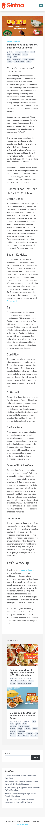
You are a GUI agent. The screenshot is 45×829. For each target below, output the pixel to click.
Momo (27, 728)
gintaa (18, 724)
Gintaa (11, 52)
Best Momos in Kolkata (18, 681)
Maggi (20, 728)
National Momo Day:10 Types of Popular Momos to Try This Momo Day (22, 672)
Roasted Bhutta (23, 736)
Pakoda (20, 733)
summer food (26, 570)
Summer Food (19, 61)
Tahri (28, 61)
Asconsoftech (22, 824)
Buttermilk (16, 54)
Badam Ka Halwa (22, 52)
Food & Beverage (13, 41)
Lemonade (16, 59)
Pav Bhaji (29, 733)
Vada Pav (34, 736)
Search (7, 753)
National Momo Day (24, 683)
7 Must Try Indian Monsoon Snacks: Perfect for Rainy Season (23, 715)
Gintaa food (12, 301)
